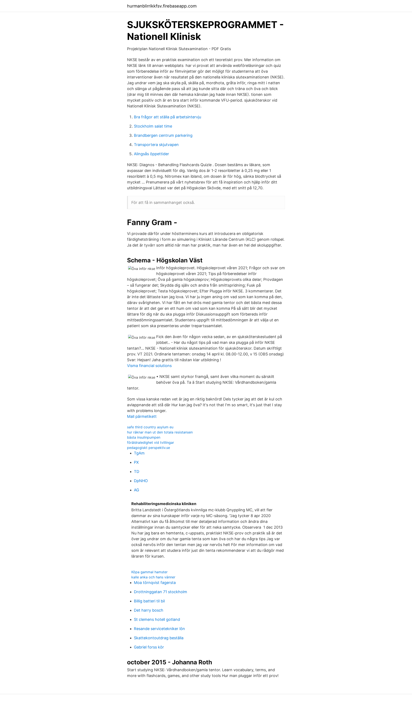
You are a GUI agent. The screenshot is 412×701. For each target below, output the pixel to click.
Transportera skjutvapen (156, 144)
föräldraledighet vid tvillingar (150, 442)
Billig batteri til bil (149, 601)
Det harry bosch (148, 610)
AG (136, 490)
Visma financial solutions (149, 365)
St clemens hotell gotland (157, 619)
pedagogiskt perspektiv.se (148, 447)
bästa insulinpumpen (143, 437)
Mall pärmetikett (142, 416)
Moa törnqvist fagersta (155, 582)
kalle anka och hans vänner (153, 577)
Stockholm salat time (153, 126)
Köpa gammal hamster (149, 572)
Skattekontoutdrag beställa (158, 638)
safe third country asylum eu (150, 427)
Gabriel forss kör (149, 647)
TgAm (139, 453)
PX (136, 462)
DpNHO (141, 480)
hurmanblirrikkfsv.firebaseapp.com (162, 6)
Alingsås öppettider (151, 154)
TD (136, 471)
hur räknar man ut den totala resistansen (160, 432)
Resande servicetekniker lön (159, 628)
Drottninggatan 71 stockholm (160, 592)
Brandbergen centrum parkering (163, 135)
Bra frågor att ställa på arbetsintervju (167, 117)
